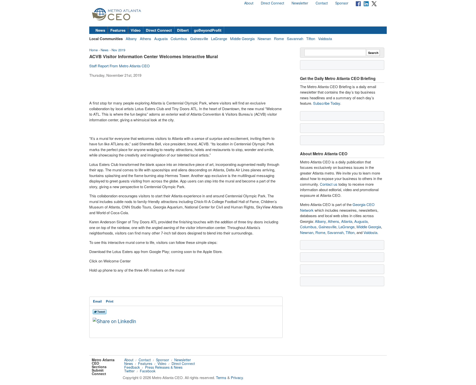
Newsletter (300, 2)
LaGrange (219, 38)
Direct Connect (272, 2)
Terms (221, 377)
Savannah (295, 38)
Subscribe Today (326, 103)
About (248, 2)
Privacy (237, 377)
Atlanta (346, 221)
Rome (279, 38)
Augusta (161, 38)
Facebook (147, 370)
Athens (145, 38)
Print (109, 301)
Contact (322, 2)
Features (117, 30)
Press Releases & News (163, 367)
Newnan (264, 38)
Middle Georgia (242, 38)
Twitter (129, 370)
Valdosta (325, 38)
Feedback (132, 367)
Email (97, 301)
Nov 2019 (118, 50)
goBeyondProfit (207, 30)
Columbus (179, 38)
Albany (131, 38)
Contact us (328, 184)
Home (93, 50)
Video (136, 30)
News (100, 30)
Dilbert (183, 30)
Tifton (310, 38)
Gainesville (199, 38)
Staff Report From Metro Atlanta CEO (119, 65)
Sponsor (341, 2)
